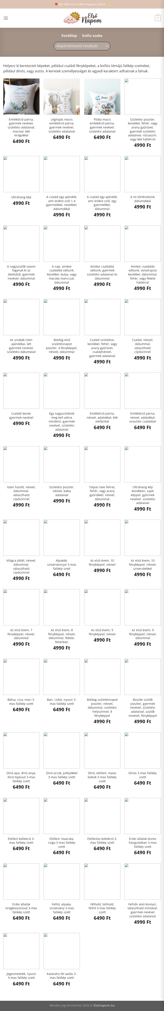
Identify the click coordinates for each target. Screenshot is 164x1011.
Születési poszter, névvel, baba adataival (61, 491)
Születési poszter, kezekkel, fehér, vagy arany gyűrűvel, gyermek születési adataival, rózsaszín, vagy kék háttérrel (142, 129)
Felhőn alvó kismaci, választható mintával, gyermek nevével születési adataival (142, 910)
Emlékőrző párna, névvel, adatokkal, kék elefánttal (102, 417)
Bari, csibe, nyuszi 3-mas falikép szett (61, 702)
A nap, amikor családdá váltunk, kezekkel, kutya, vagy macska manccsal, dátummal (61, 274)
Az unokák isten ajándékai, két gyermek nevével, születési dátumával (21, 346)
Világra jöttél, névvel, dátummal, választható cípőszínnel (21, 566)
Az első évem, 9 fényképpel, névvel (102, 632)
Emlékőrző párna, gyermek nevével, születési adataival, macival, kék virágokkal (21, 127)
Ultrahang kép (21, 197)
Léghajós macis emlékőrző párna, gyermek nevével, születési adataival (61, 125)
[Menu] (5, 18)
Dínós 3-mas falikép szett (143, 775)
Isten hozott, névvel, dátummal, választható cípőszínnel (21, 493)
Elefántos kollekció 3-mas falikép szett (102, 841)
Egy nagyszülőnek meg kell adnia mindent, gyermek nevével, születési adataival (62, 421)
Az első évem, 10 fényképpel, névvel (102, 563)
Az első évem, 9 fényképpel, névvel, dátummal (143, 634)
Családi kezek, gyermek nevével (21, 416)
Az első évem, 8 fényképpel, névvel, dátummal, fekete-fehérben (62, 636)
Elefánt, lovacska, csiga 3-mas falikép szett (61, 843)
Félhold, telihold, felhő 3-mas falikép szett (102, 908)
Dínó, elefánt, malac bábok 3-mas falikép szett (102, 777)
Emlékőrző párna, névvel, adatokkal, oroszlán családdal (142, 417)
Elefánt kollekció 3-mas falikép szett (21, 841)
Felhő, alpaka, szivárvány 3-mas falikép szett (62, 908)
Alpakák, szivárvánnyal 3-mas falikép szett (61, 564)
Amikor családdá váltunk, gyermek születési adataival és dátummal (102, 272)
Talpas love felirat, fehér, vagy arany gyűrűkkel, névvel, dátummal (102, 493)
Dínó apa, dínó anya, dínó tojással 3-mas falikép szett (21, 777)
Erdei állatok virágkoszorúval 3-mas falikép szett (21, 908)
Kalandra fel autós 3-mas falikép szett (62, 976)
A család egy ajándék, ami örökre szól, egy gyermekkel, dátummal (102, 203)
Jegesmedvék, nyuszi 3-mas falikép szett (21, 976)
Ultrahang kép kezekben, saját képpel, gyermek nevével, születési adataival (142, 495)
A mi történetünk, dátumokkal (142, 199)
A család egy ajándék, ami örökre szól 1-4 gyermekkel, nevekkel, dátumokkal (61, 203)
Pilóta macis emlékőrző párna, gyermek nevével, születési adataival (102, 125)
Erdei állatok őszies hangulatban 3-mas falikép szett (143, 843)
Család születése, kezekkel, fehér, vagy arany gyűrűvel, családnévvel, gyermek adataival (102, 348)
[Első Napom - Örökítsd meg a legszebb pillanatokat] (82, 18)
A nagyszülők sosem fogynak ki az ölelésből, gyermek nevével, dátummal (21, 272)
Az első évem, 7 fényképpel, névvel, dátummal (21, 634)
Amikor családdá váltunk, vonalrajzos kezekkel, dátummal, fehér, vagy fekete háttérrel (142, 274)
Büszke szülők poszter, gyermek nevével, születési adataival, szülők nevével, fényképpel (143, 708)
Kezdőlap (69, 35)
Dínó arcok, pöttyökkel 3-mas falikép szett (62, 775)
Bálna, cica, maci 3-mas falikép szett (21, 702)
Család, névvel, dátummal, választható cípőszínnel (142, 346)
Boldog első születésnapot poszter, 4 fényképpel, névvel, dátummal (62, 346)
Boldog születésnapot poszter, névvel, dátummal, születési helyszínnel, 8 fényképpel (102, 708)
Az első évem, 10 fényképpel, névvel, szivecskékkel (143, 564)
